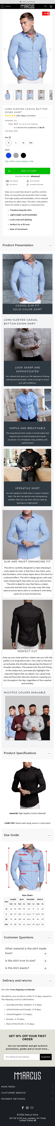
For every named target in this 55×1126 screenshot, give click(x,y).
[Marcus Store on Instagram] (27, 1108)
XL (23, 143)
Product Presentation (18, 245)
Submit (45, 1057)
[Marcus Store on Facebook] (23, 1108)
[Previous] (5, 49)
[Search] (45, 6)
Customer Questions (18, 937)
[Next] (50, 49)
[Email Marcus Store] (32, 1108)
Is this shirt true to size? (20, 960)
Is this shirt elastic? (17, 968)
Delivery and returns (17, 980)
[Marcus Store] (27, 6)
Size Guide (11, 835)
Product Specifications (20, 753)
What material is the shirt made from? (25, 951)
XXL (31, 143)
